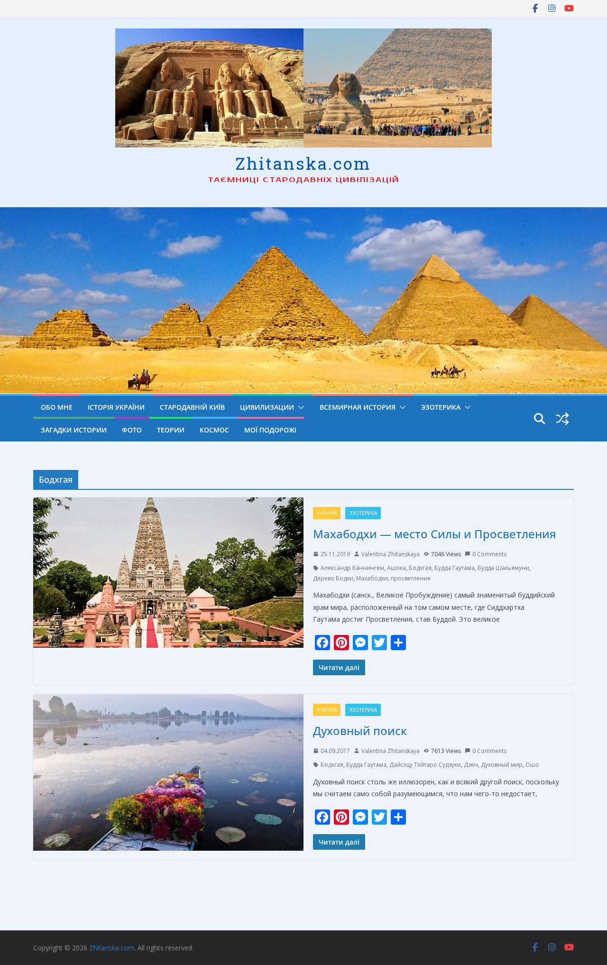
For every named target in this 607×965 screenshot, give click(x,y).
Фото (132, 429)
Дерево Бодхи (333, 578)
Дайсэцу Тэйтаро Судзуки (425, 765)
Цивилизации (267, 407)
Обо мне (57, 407)
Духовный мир (502, 765)
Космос (214, 429)
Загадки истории (74, 429)
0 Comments (489, 554)
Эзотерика (440, 407)
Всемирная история (357, 407)
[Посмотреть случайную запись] (562, 418)
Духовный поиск (360, 730)
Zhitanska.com (303, 163)
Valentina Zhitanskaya (390, 554)
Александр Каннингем (352, 568)
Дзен (471, 765)
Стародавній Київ (192, 407)
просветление (411, 578)
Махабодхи (372, 578)
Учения (327, 513)
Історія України (116, 407)
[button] (299, 407)
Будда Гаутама (454, 568)
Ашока (396, 568)
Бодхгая (420, 568)
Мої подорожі (270, 429)
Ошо (532, 765)
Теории (170, 429)
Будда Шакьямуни (503, 568)
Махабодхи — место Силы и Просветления (434, 534)
